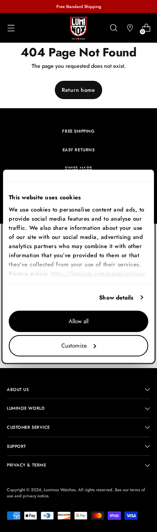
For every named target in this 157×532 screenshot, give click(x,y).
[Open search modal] (113, 28)
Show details (116, 297)
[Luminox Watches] (78, 28)
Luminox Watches (60, 490)
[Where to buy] (130, 28)
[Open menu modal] (11, 28)
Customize (74, 345)
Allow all (78, 321)
